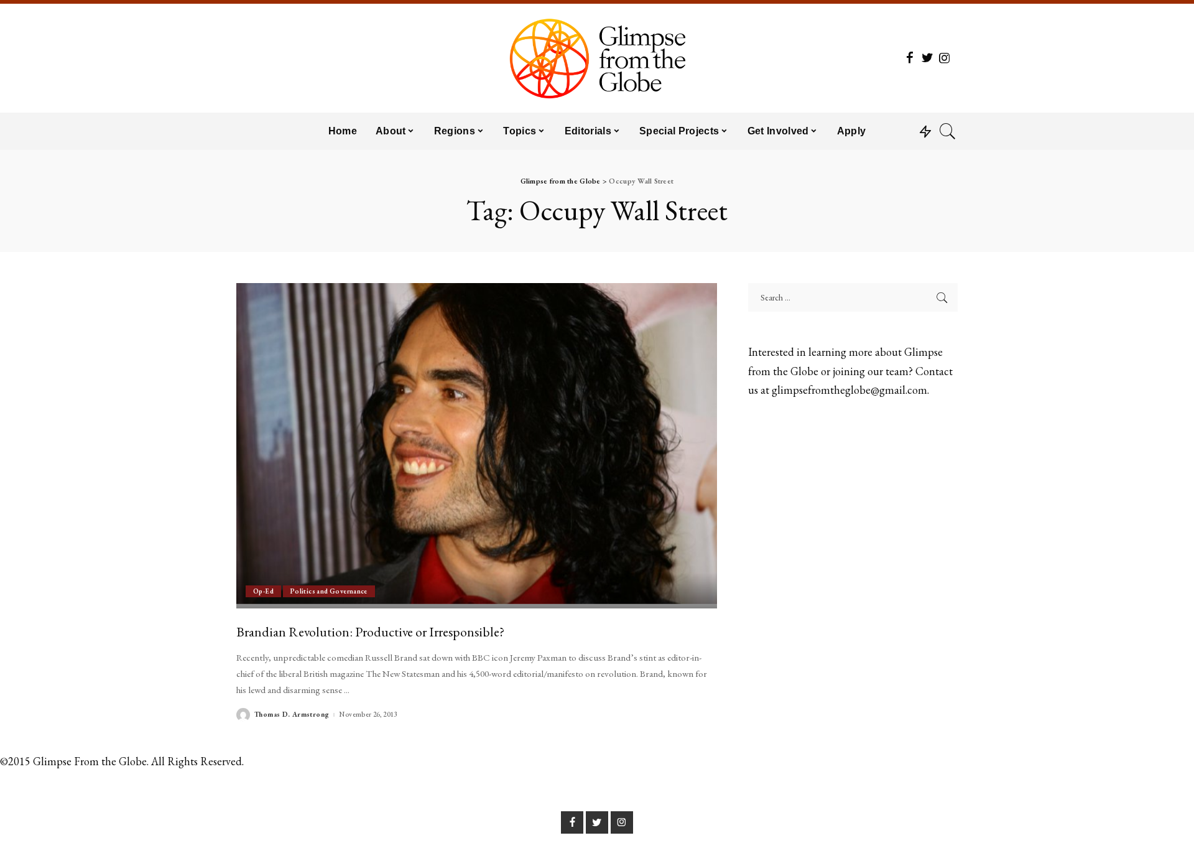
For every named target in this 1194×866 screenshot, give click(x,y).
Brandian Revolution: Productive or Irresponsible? (370, 631)
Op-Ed (263, 591)
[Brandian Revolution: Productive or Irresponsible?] (476, 445)
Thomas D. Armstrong (291, 714)
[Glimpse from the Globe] (596, 58)
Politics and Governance (329, 591)
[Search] (948, 131)
